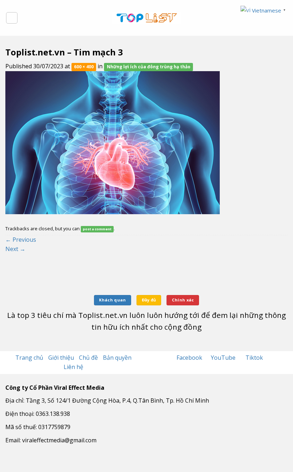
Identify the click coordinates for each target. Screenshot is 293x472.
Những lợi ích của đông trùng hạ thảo (148, 67)
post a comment (97, 229)
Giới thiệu (61, 358)
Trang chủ (29, 358)
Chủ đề (88, 358)
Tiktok (254, 358)
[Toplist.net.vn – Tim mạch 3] (112, 142)
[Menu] (12, 18)
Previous (20, 240)
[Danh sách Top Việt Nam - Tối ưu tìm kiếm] (147, 17)
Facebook (190, 358)
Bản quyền (117, 358)
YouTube (224, 358)
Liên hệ (73, 367)
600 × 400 (84, 67)
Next (15, 249)
